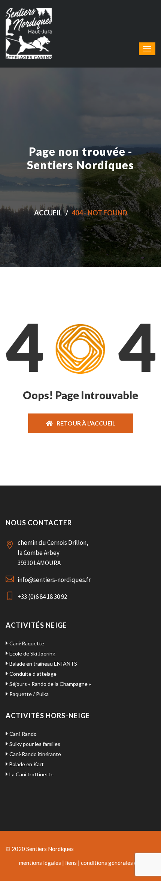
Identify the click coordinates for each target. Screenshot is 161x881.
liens (71, 862)
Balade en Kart (26, 764)
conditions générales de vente (118, 862)
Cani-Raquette (26, 643)
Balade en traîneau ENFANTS (43, 663)
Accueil (48, 213)
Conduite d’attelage (33, 674)
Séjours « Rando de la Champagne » (50, 684)
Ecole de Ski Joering (32, 653)
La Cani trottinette (31, 774)
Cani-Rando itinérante (35, 754)
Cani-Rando (23, 734)
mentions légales (40, 862)
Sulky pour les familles (34, 744)
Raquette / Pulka (29, 694)
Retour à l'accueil (84, 423)
